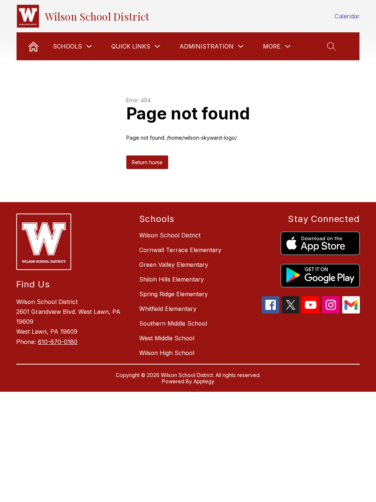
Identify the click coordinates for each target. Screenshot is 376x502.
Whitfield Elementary (167, 308)
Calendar (347, 16)
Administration (207, 46)
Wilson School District (169, 235)
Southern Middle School (173, 323)
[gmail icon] (351, 311)
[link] (33, 46)
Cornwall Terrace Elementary (180, 250)
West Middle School (166, 338)
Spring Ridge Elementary (173, 294)
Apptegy (204, 381)
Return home (147, 162)
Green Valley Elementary (173, 264)
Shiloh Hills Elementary (171, 279)
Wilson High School (166, 352)
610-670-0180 (57, 341)
